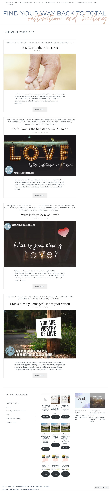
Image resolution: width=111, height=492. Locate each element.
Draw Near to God (11, 422)
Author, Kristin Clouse (17, 394)
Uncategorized (40, 210)
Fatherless (34, 42)
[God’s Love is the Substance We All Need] (40, 175)
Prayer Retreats (48, 2)
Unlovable (53, 210)
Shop (96, 2)
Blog (36, 2)
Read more (45, 416)
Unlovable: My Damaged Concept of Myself (40, 304)
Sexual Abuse (48, 124)
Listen (8, 415)
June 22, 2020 (40, 51)
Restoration (65, 122)
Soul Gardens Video (65, 2)
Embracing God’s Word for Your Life (16, 411)
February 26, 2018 (40, 132)
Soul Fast (8, 407)
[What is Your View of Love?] (40, 266)
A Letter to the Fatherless (40, 47)
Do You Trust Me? (66, 206)
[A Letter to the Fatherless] (40, 89)
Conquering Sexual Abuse (19, 120)
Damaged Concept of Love (44, 120)
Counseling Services (23, 2)
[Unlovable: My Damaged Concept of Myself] (40, 358)
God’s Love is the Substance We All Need (39, 129)
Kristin (9, 2)
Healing (26, 122)
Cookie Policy (35, 489)
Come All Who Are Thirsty (13, 418)
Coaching (10, 4)
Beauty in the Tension (17, 42)
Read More (41, 110)
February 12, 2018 (40, 307)
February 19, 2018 (40, 218)
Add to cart (45, 473)
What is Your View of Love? (40, 215)
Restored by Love (32, 124)
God (42, 42)
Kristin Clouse (52, 42)
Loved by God (66, 42)
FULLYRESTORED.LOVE (84, 2)
